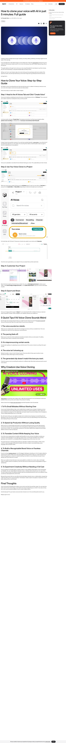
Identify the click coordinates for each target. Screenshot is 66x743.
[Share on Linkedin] (44, 23)
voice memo (36, 142)
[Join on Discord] (39, 23)
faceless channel (12, 453)
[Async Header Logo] (4, 4)
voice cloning (35, 62)
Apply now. (41, 0)
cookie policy (47, 741)
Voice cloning (4, 398)
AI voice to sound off (40, 320)
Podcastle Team (5, 18)
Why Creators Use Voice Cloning (55, 17)
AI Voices (3, 21)
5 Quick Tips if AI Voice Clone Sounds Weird (56, 15)
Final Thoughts (52, 18)
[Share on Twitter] (41, 23)
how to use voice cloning (16, 402)
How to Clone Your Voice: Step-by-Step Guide (56, 13)
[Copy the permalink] (46, 23)
